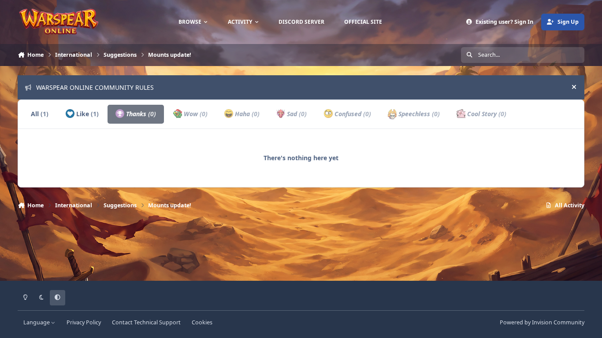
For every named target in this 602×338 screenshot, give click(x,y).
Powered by (542, 322)
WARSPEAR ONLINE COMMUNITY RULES (95, 87)
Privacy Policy (84, 322)
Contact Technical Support (146, 322)
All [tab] (39, 114)
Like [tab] (86, 114)
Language (37, 322)
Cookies (202, 322)
